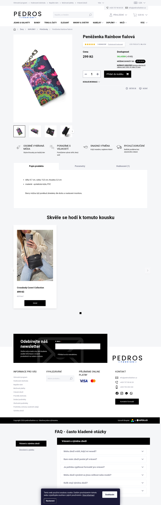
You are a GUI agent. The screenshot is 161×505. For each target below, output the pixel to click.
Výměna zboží (18, 411)
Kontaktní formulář (127, 402)
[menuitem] (22, 22)
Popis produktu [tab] (36, 166)
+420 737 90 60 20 (127, 382)
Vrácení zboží (82, 3)
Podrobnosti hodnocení (115, 44)
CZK (140, 3)
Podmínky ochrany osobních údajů (26, 407)
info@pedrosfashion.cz (128, 378)
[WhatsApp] (131, 393)
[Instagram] (122, 393)
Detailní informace (90, 82)
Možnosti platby (68, 3)
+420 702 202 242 (126, 387)
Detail (35, 303)
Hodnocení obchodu (38, 3)
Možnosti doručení (131, 66)
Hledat (90, 15)
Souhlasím (109, 494)
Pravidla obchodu (19, 396)
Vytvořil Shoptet (123, 420)
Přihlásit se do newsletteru (67, 354)
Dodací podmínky (19, 399)
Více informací (88, 495)
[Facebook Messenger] (126, 393)
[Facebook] (117, 393)
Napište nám (53, 3)
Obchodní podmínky (20, 403)
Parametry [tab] (80, 166)
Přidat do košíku (115, 74)
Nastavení (50, 501)
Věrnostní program (20, 3)
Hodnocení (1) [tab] (123, 166)
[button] (80, 313)
